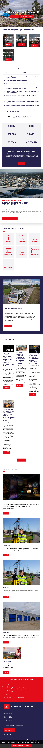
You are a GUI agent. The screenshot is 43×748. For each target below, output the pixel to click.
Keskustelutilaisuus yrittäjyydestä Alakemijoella (16, 80)
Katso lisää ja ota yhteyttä (9, 218)
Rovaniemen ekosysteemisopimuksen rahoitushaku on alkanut (20, 83)
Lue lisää (8, 59)
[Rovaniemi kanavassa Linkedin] (10, 735)
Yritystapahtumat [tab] (19, 68)
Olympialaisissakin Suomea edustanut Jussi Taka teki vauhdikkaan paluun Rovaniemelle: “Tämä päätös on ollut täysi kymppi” (34, 358)
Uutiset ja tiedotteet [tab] (7, 68)
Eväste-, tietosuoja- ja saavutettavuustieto (14, 725)
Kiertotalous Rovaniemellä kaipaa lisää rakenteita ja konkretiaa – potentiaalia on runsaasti (23, 101)
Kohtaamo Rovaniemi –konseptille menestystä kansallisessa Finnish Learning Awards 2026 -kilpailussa (23, 92)
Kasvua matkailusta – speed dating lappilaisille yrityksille (18, 73)
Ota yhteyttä (14, 16)
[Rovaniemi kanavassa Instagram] (7, 735)
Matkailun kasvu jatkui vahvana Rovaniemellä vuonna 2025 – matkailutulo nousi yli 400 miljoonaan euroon (22, 110)
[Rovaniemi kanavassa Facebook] (4, 735)
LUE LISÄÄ (8, 44)
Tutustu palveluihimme (26, 16)
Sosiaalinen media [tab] (31, 68)
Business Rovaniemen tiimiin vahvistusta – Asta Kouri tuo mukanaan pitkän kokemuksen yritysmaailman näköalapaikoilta (22, 87)
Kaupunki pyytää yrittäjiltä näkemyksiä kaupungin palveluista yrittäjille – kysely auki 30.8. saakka (22, 76)
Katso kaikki (21, 460)
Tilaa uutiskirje (8, 721)
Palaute (6, 723)
